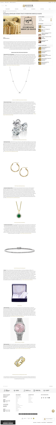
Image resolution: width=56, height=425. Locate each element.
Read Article (43, 38)
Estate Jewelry (17, 404)
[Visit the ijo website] (25, 418)
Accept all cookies (10, 423)
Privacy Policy (39, 422)
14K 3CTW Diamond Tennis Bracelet (19, 268)
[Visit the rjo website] (31, 418)
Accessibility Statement (49, 422)
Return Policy (34, 422)
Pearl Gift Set (20, 305)
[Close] (55, 0)
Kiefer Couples (45, 20)
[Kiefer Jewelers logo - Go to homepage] (28, 6)
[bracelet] (19, 250)
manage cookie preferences (7, 421)
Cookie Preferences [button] (30, 402)
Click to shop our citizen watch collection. (17, 316)
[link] (12, 2)
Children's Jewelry (18, 406)
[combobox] (3, 5)
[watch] (19, 329)
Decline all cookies (5, 423)
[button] (2, 2)
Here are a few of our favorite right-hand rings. (23, 348)
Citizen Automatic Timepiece (19, 342)
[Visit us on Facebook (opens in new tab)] (43, 398)
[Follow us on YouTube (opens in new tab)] (49, 398)
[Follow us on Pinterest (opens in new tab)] (47, 398)
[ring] (19, 361)
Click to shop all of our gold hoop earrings (11, 151)
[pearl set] (19, 292)
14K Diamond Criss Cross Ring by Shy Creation (19, 374)
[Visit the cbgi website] (22, 418)
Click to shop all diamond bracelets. (25, 233)
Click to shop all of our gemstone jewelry (13, 197)
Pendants (17, 401)
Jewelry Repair (30, 401)
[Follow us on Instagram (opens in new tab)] (45, 398)
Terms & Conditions (43, 422)
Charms (17, 403)
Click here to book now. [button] (35, 0)
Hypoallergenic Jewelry (18, 407)
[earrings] (19, 127)
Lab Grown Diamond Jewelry (19, 405)
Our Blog (4, 12)
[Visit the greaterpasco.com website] (33, 418)
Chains (16, 402)
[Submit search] (6, 5)
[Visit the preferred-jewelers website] (28, 418)
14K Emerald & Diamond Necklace (19, 222)
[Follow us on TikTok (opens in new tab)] (41, 398)
